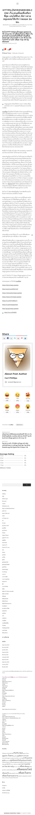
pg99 (3, 731)
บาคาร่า (4, 574)
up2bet (4, 554)
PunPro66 (4, 542)
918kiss (4, 715)
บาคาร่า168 (13, 764)
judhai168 (4, 687)
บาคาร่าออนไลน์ (5, 579)
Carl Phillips (11, 378)
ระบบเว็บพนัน (5, 586)
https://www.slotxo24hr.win (8, 696)
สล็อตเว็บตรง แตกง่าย (6, 681)
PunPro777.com (6, 547)
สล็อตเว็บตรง (19, 424)
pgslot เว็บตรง (7, 755)
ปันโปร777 (11, 184)
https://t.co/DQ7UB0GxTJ (9, 301)
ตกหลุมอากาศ (8, 762)
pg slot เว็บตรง (26, 753)
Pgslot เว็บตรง (5, 535)
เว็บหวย (7, 777)
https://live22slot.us (6, 734)
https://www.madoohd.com (8, 716)
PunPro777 (4, 545)
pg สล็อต (4, 528)
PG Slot (3, 523)
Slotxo (3, 552)
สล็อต (3, 589)
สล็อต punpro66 (13, 769)
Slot (3, 550)
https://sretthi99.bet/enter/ (8, 508)
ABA (3, 496)
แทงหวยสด (4, 630)
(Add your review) (5, 468)
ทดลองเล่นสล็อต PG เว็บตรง (21, 762)
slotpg (3, 697)
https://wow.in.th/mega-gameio (11, 297)
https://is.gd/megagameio (10, 305)
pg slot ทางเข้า (5, 525)
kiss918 (4, 705)
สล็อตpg (4, 596)
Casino (3, 503)
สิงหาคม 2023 (5, 654)
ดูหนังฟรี (4, 737)
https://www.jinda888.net (8, 690)
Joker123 (4, 511)
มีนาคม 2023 (5, 667)
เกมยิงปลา (4, 618)
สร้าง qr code (17, 766)
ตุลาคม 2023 (5, 650)
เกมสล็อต (5, 112)
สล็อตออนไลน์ (5, 598)
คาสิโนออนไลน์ (27, 758)
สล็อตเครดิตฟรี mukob (13, 773)
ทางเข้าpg (4, 572)
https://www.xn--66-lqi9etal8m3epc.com (11, 718)
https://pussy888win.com (8, 725)
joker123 (4, 678)
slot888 (4, 688)
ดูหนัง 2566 (8, 760)
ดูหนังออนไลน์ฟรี (5, 564)
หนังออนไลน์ (25, 776)
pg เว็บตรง (4, 530)
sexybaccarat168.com (15, 758)
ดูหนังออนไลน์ (5, 562)
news (3, 515)
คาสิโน (3, 557)
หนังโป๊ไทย (4, 699)
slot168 (4, 680)
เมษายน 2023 (5, 664)
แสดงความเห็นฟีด (6, 790)
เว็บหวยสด (11, 777)
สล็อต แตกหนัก (5, 593)
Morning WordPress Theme (12, 813)
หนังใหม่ (4, 613)
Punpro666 (4, 758)
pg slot (3, 703)
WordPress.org (5, 792)
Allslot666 (9, 753)
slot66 (3, 684)
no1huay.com (5, 518)
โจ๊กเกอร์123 (4, 632)
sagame (4, 719)
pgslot (3, 691)
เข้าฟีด (3, 788)
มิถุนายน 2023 (5, 659)
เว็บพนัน (4, 625)
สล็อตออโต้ (5, 773)
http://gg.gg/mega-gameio (10, 308)
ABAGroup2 (5, 498)
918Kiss (4, 494)
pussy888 (4, 693)
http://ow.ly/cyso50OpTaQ (10, 289)
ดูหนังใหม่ (4, 567)
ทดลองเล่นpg (5, 569)
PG (3, 520)
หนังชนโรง (4, 611)
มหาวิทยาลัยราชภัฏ (8, 766)
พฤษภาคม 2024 (5, 645)
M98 (12, 753)
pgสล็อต (4, 540)
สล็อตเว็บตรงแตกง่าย (6, 603)
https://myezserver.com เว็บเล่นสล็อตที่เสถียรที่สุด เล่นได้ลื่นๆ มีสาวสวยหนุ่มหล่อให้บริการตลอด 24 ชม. (17, 16)
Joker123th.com (5, 513)
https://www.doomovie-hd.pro (9, 709)
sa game (8, 758)
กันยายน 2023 (5, 652)
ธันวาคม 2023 (5, 647)
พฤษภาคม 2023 (5, 662)
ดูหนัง (3, 559)
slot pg (21, 758)
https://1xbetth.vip (6, 700)
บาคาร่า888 (4, 576)
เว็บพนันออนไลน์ (5, 628)
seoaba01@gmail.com (14, 382)
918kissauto (4, 753)
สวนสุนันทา (4, 606)
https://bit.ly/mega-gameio (10, 285)
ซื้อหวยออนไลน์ (5, 744)
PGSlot (3, 533)
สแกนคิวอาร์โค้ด (5, 608)
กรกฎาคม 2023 (5, 657)
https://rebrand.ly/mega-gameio (12, 293)
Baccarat (4, 501)
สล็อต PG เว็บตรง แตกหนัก (8, 591)
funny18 (4, 702)
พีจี (2, 584)
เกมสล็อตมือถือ (5, 623)
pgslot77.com (5, 537)
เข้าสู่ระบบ (4, 785)
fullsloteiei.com (5, 506)
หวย (3, 615)
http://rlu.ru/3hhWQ (10, 312)
